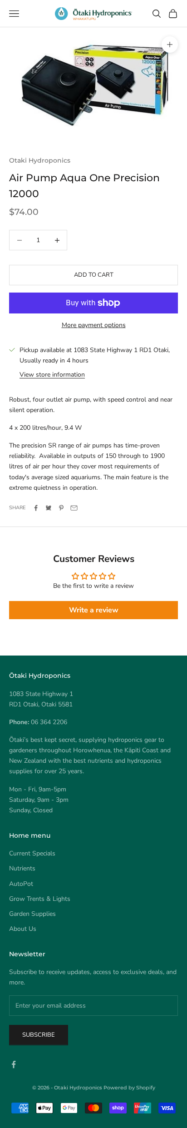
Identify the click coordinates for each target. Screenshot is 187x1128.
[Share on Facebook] (35, 508)
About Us (22, 928)
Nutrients (22, 868)
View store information (52, 374)
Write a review (93, 610)
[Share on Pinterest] (61, 508)
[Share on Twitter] (48, 508)
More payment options (94, 325)
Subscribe (38, 1035)
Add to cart (93, 275)
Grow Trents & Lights (39, 898)
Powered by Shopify (129, 1087)
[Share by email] (74, 508)
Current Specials (32, 853)
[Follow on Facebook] (13, 1064)
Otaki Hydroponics (39, 160)
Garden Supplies (32, 913)
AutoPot (21, 884)
